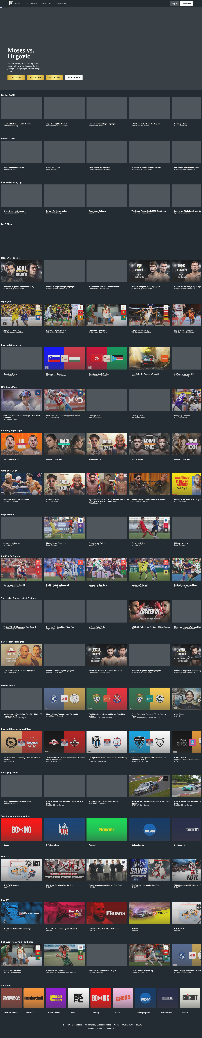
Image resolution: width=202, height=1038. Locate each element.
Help (62, 1024)
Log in (174, 3)
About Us (101, 1028)
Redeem (91, 1028)
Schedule (47, 3)
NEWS (139, 1024)
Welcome (62, 3)
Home (18, 3)
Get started (186, 3)
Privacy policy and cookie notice (98, 1024)
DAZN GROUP (127, 1024)
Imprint (116, 1024)
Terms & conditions (74, 1024)
